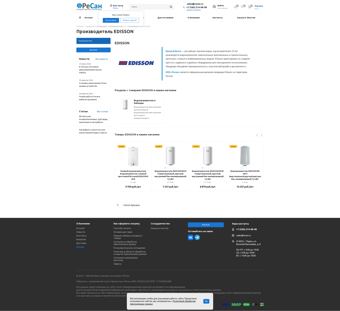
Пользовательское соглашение (129, 248)
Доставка (81, 243)
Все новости (101, 59)
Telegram (197, 237)
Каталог (80, 228)
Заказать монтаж (160, 228)
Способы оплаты (122, 228)
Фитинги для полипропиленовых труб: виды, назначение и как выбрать (93, 119)
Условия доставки (123, 232)
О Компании (83, 223)
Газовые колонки (141, 118)
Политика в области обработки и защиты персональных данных (130, 252)
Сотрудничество (160, 223)
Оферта (117, 264)
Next (261, 135)
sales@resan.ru (195, 4)
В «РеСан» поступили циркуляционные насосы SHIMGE (90, 70)
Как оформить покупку (127, 223)
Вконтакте (190, 237)
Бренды (80, 247)
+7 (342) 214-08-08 (196, 7)
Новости (80, 232)
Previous (257, 135)
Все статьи (102, 111)
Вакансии (93, 50)
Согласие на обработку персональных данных (125, 243)
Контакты (81, 235)
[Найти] (171, 6)
